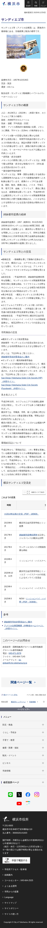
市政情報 (32, 702)
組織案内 (9, 875)
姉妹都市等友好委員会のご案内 (15, 357)
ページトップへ (23, 709)
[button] (28, 4)
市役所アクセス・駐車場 (16, 869)
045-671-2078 (15, 653)
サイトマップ (11, 903)
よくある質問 (11, 886)
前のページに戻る (11, 695)
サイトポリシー (12, 908)
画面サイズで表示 (37, 492)
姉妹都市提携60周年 (28, 535)
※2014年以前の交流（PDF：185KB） (21, 514)
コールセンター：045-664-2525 (19, 880)
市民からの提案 (12, 892)
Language (9, 897)
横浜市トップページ (18, 702)
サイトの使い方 (12, 914)
